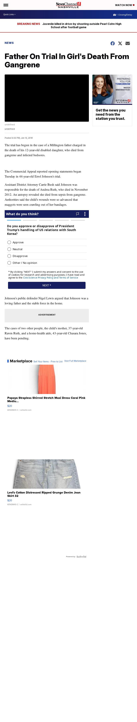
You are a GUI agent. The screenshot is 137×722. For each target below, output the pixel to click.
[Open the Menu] (6, 5)
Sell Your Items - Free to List (48, 361)
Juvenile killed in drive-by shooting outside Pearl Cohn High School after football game (81, 25)
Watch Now (124, 5)
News (9, 42)
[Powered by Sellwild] (81, 557)
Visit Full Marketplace (75, 361)
